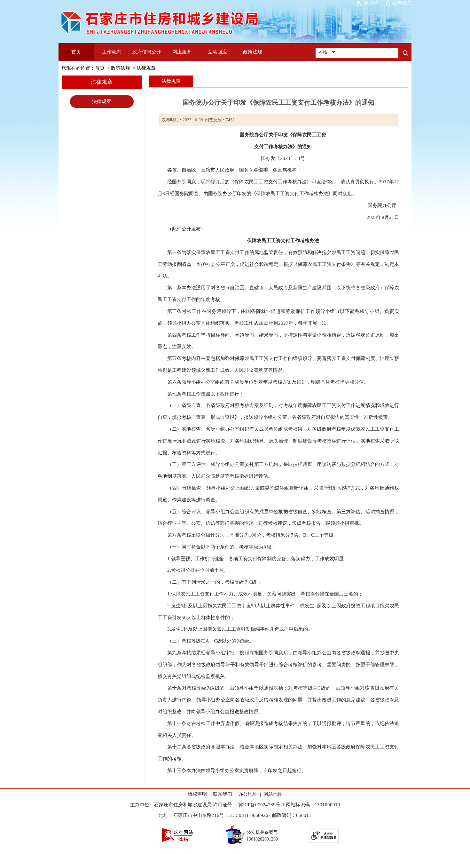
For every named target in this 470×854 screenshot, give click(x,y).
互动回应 (217, 51)
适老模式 (401, 2)
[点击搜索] (404, 52)
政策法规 (252, 51)
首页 (76, 51)
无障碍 (371, 2)
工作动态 (111, 51)
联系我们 (222, 794)
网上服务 (182, 51)
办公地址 (247, 794)
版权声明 (197, 794)
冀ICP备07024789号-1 (261, 804)
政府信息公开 (146, 51)
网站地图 (273, 794)
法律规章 (146, 68)
